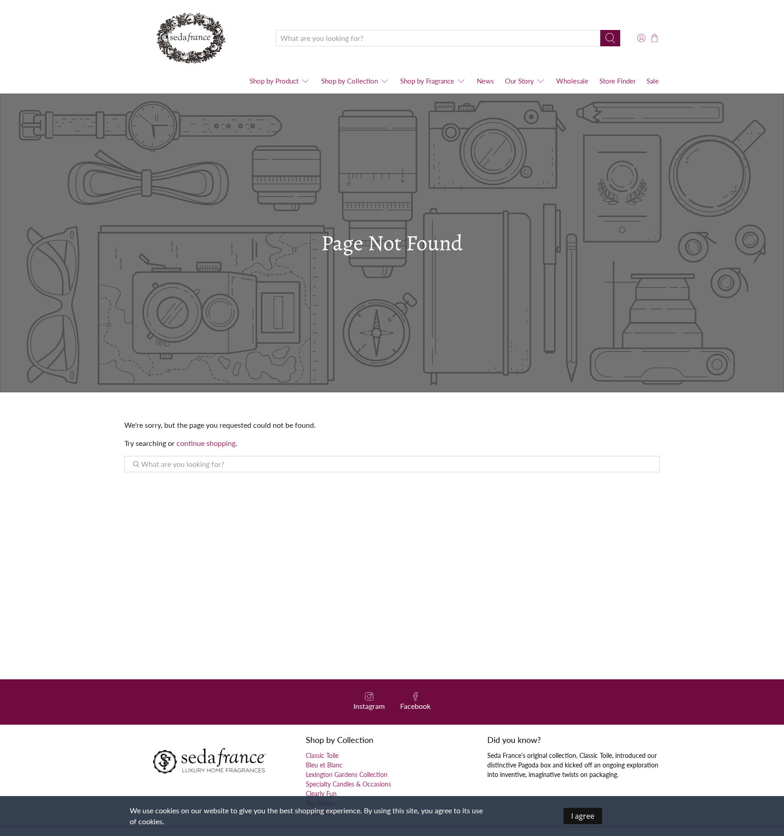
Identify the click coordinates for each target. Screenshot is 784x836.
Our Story (519, 81)
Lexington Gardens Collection (346, 774)
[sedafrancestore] (193, 38)
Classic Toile (322, 755)
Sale (653, 81)
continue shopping (205, 443)
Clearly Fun (321, 793)
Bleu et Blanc (324, 765)
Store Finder (617, 81)
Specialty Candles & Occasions (348, 784)
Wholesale (572, 81)
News (485, 81)
